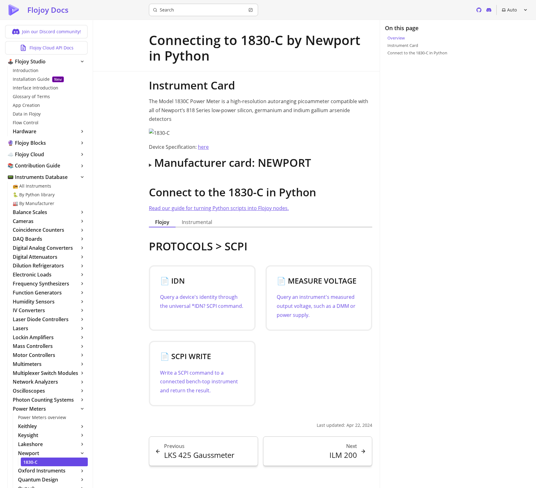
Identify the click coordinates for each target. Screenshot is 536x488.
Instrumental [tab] (197, 222)
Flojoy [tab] (162, 222)
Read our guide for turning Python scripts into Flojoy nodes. (219, 208)
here (203, 147)
